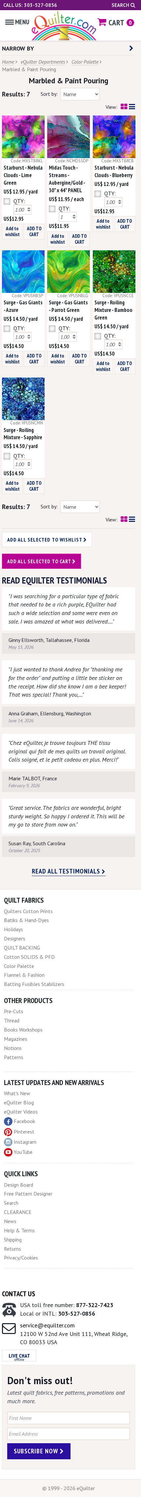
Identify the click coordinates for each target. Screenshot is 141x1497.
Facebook (24, 1121)
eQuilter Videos (21, 1111)
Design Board (18, 1184)
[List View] (132, 107)
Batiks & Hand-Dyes (26, 920)
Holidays (13, 929)
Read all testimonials (67, 871)
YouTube (23, 1152)
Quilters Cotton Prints (28, 911)
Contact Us (18, 1293)
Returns (12, 1248)
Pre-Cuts (13, 1011)
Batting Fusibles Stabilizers (34, 984)
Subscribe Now (37, 1451)
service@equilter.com (47, 1325)
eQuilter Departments (43, 61)
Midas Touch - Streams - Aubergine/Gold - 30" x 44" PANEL (67, 179)
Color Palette (84, 61)
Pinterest (24, 1131)
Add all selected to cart (39, 561)
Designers (14, 938)
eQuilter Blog (19, 1102)
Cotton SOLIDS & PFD (29, 957)
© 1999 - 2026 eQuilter (68, 1488)
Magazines (15, 1039)
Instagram (25, 1141)
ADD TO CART (34, 231)
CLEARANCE (17, 1212)
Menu (22, 22)
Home (8, 61)
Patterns (13, 1057)
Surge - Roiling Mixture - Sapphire (23, 433)
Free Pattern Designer (28, 1193)
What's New (17, 1093)
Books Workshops (23, 1029)
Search (121, 5)
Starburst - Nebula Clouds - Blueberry (113, 171)
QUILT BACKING (22, 947)
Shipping (13, 1239)
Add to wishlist (12, 231)
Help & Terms (19, 1230)
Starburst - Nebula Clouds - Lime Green (23, 175)
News (10, 1221)
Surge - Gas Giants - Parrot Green (68, 306)
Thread (11, 1020)
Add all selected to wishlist (45, 539)
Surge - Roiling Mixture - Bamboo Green (113, 310)
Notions (13, 1048)
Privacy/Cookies (21, 1257)
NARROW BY (18, 48)
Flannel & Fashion (24, 975)
